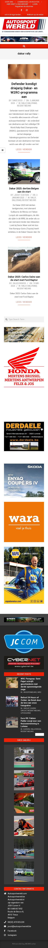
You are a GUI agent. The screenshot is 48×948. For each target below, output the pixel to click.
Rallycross (36, 738)
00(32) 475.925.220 (16, 931)
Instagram (12, 944)
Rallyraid (32, 103)
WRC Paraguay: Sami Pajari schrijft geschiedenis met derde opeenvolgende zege (31, 693)
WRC (39, 701)
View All (39, 744)
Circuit (26, 717)
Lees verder (24, 149)
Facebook (12, 940)
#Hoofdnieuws (30, 701)
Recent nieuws (24, 106)
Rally (24, 103)
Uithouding (26, 722)
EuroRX (26, 738)
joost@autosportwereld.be (19, 935)
